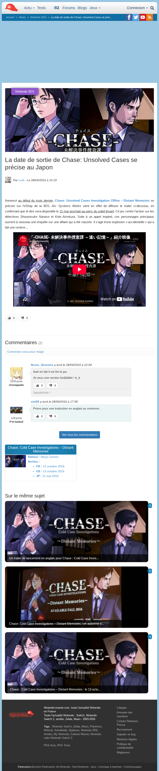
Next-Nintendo (80, 766)
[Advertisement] (79, 52)
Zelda (76, 726)
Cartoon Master (80, 734)
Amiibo (48, 734)
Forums (69, 8)
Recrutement (124, 729)
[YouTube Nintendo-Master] (142, 17)
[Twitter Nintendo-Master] (135, 17)
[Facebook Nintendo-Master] (129, 17)
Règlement (123, 752)
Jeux (93, 8)
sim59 (35, 401)
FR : (39, 466)
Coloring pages (132, 766)
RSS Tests (63, 745)
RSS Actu (50, 745)
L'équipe (121, 707)
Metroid (48, 730)
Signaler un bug (126, 734)
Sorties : (34, 461)
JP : (39, 476)
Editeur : (34, 456)
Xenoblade (60, 730)
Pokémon (95, 726)
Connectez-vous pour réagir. (26, 351)
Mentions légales (127, 739)
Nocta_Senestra (42, 364)
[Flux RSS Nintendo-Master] (149, 17)
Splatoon (74, 730)
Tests (41, 8)
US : (39, 471)
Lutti (21, 180)
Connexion (136, 8)
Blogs (82, 8)
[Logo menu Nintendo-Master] (10, 7)
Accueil (10, 17)
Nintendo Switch (62, 726)
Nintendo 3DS (38, 17)
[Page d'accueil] (21, 714)
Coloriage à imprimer (110, 766)
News (22, 17)
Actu (28, 8)
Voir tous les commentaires (79, 434)
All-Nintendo (63, 766)
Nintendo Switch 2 (61, 737)
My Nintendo (61, 734)
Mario (85, 726)
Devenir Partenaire (43, 766)
